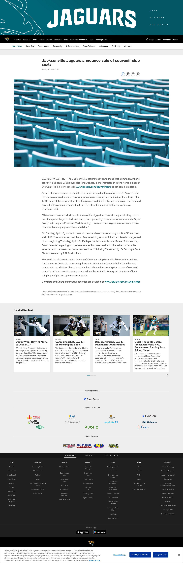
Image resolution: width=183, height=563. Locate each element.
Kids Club (113, 514)
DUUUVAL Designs (113, 493)
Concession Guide (37, 489)
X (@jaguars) (168, 479)
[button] (88, 375)
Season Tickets (88, 479)
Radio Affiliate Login (139, 489)
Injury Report (11, 475)
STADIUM (64, 463)
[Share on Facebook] (123, 76)
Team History (11, 495)
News (139, 467)
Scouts (11, 487)
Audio (139, 479)
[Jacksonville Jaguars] (91, 543)
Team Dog (11, 506)
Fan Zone (113, 471)
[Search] (147, 39)
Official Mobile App (167, 467)
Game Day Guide (37, 467)
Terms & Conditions (168, 514)
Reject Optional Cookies (140, 555)
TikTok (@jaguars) (168, 489)
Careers (167, 501)
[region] (91, 555)
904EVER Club (113, 518)
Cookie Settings (119, 555)
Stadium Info (37, 471)
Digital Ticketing (88, 497)
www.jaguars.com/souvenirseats (93, 186)
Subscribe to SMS (168, 493)
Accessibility (64, 489)
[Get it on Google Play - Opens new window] (100, 533)
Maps (37, 479)
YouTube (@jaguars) (167, 471)
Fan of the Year (113, 497)
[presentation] (168, 375)
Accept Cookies (161, 555)
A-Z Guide (64, 485)
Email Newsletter (167, 497)
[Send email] (133, 76)
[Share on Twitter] (128, 76)
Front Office (11, 491)
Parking (37, 475)
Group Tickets (88, 483)
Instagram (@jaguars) (168, 475)
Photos (139, 471)
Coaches (11, 483)
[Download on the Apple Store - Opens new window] (82, 532)
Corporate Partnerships (168, 506)
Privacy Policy (168, 510)
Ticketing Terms (88, 493)
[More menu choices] (110, 39)
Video (139, 475)
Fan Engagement (113, 467)
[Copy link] (138, 74)
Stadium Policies (64, 500)
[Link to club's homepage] (7, 39)
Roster (11, 467)
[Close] (179, 555)
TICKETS (88, 463)
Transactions (11, 471)
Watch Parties (37, 493)
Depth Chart (11, 479)
